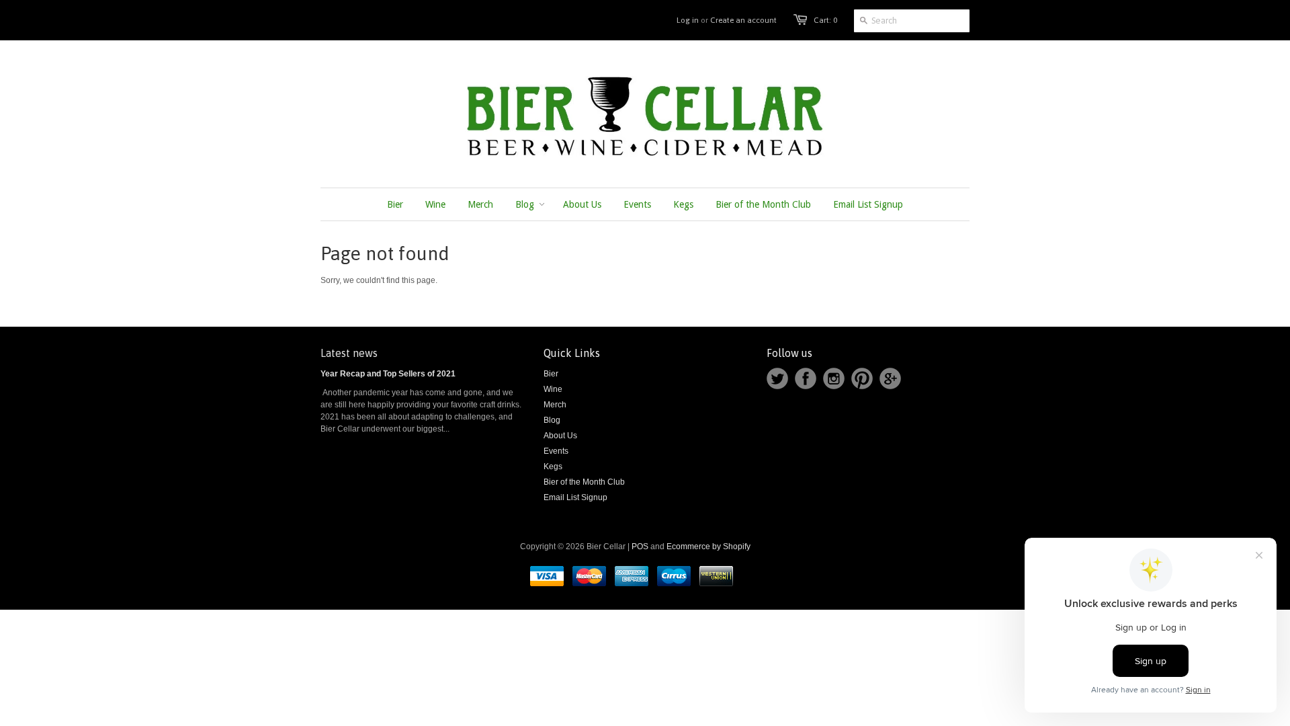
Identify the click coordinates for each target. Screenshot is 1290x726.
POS (640, 546)
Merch (555, 404)
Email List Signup (575, 497)
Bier (551, 373)
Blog (552, 420)
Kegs (553, 466)
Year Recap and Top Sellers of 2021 (388, 373)
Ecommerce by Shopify (708, 546)
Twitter (777, 378)
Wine (553, 389)
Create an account (743, 20)
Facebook (805, 378)
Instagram (834, 378)
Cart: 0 (825, 20)
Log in (688, 20)
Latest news (349, 353)
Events (556, 451)
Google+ (890, 378)
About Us (560, 435)
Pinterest (862, 378)
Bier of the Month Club (584, 482)
